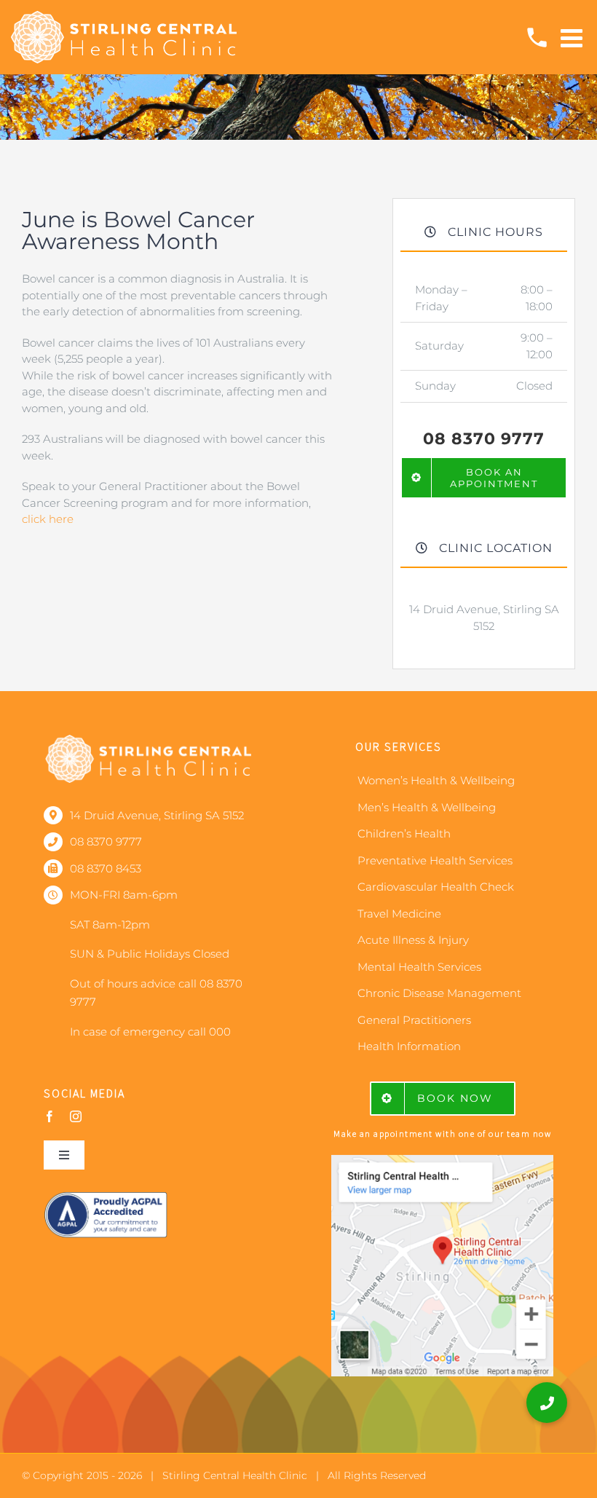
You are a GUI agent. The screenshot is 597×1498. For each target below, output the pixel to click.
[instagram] (76, 1116)
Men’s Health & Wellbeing (426, 807)
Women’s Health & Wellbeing (436, 780)
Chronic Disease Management (439, 993)
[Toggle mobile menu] (573, 37)
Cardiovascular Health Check (435, 887)
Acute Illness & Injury (413, 940)
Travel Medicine (399, 914)
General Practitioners (414, 1020)
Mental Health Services (419, 967)
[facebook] (49, 1116)
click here (48, 519)
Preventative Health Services (435, 860)
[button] (546, 1402)
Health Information (409, 1046)
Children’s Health (404, 833)
